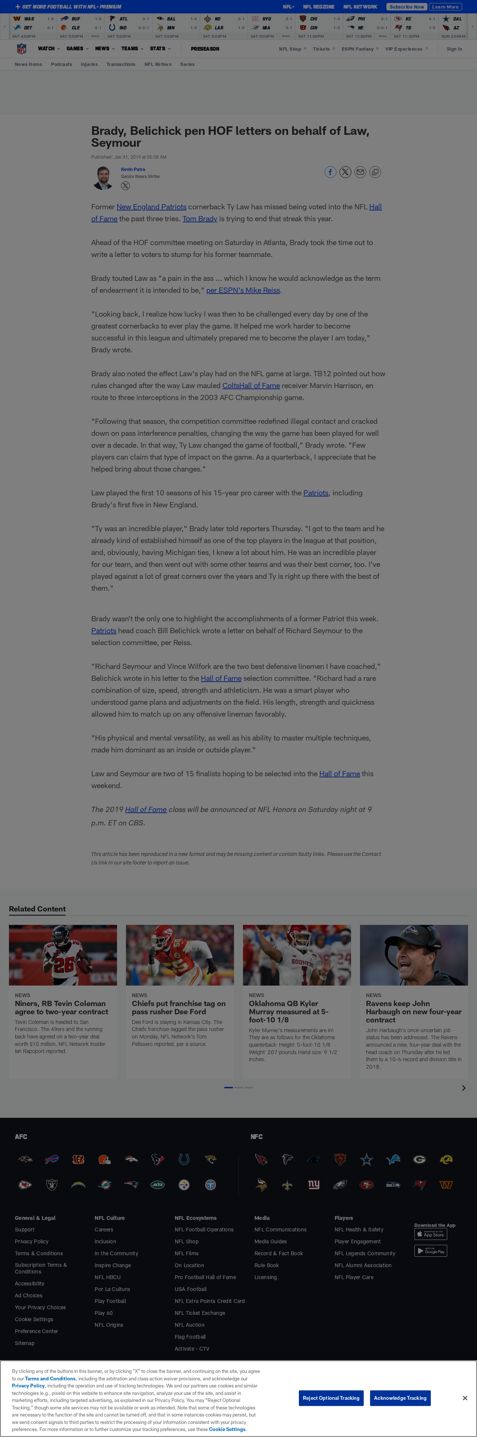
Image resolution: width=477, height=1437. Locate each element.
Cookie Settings (227, 1429)
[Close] (465, 1398)
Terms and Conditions (50, 1379)
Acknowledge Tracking (400, 1398)
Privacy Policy (28, 1386)
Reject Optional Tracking (331, 1398)
